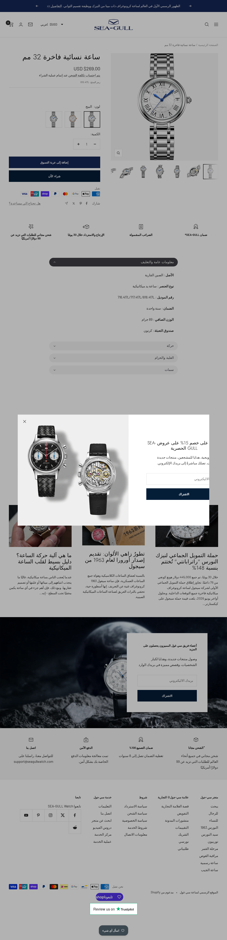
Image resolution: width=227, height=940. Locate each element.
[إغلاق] (24, 421)
